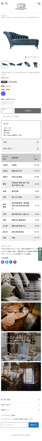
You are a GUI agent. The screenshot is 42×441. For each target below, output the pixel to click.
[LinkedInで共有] (10, 262)
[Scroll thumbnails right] (39, 65)
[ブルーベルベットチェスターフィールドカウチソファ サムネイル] (4, 64)
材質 (5, 142)
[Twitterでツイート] (6, 262)
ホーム (3, 16)
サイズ (6, 124)
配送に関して (8, 148)
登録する (33, 425)
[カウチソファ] (7, 105)
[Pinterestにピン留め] (14, 262)
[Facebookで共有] (2, 262)
